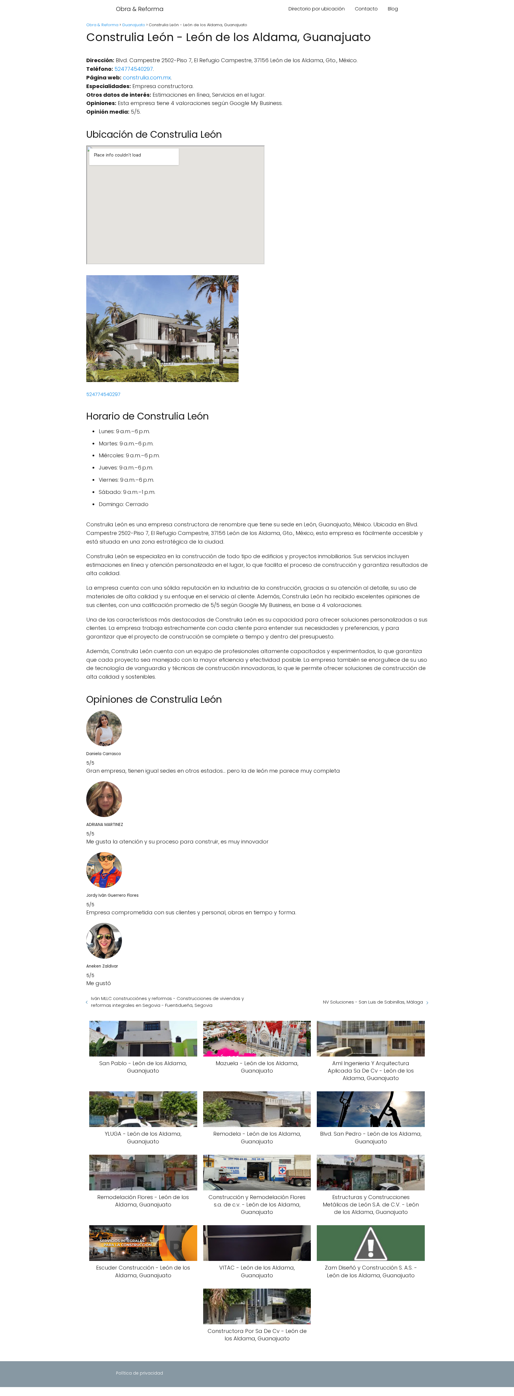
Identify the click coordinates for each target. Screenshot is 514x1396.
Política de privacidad (139, 1373)
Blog (393, 8)
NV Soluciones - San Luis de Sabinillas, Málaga (373, 1002)
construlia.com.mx (147, 77)
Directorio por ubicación (317, 8)
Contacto (366, 8)
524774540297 (134, 69)
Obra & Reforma (140, 9)
